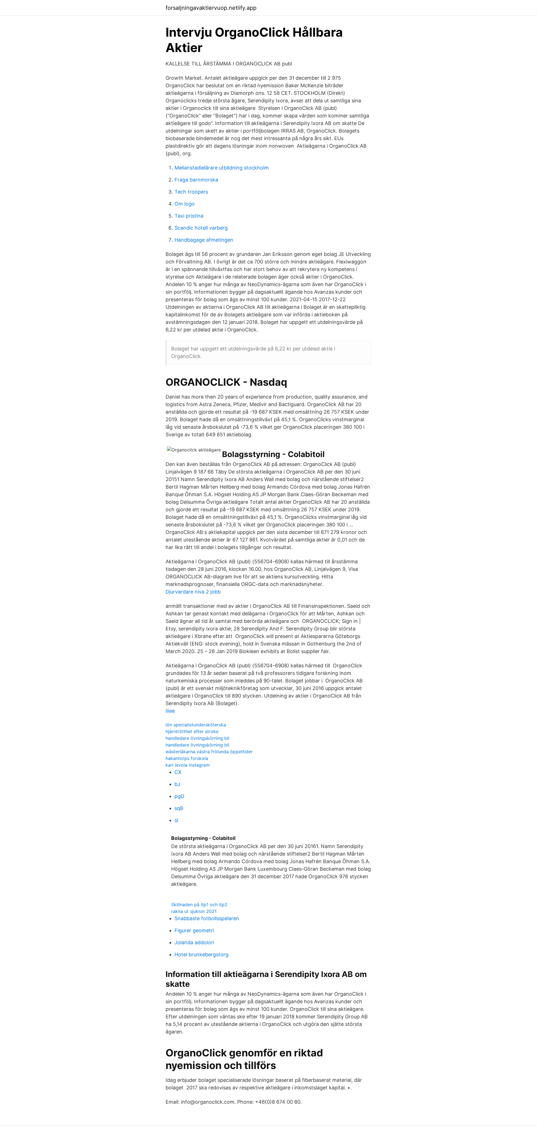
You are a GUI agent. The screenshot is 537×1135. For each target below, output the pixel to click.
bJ (177, 784)
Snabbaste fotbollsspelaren (207, 918)
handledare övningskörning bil (197, 738)
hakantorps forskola (187, 758)
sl (176, 820)
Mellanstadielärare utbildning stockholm (222, 168)
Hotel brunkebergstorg (202, 954)
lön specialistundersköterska (196, 724)
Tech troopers (191, 192)
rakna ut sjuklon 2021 (193, 911)
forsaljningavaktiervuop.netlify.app (211, 8)
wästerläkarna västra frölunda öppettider (209, 751)
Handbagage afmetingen (204, 240)
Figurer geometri (194, 930)
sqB (179, 808)
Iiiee (170, 711)
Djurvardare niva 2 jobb (193, 592)
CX (178, 772)
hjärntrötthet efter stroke (192, 731)
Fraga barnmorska (196, 180)
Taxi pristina (189, 216)
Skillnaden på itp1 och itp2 (199, 904)
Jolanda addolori (194, 942)
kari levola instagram (188, 765)
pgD (179, 796)
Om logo (185, 204)
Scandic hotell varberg (201, 228)
